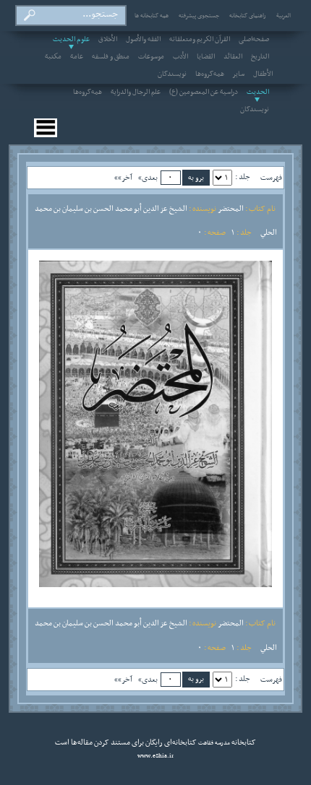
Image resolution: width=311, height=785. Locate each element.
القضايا (206, 57)
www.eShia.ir (155, 756)
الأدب (180, 57)
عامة (76, 57)
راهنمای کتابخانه (247, 16)
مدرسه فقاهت (213, 743)
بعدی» (148, 177)
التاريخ (260, 57)
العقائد (232, 57)
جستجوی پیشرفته (199, 16)
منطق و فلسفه (110, 57)
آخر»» (123, 177)
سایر (238, 74)
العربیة (283, 16)
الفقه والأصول (143, 39)
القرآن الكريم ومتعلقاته (199, 39)
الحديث (258, 92)
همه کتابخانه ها (152, 16)
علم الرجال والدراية (136, 92)
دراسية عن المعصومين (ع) (203, 92)
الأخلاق (107, 39)
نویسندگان (172, 74)
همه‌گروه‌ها (209, 74)
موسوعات (151, 57)
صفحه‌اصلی (254, 39)
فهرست (271, 177)
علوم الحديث (71, 39)
